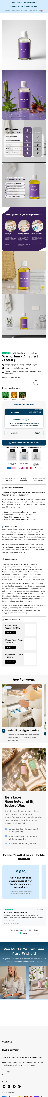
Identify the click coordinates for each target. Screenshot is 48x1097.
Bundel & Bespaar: (13, 620)
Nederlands (6, 1082)
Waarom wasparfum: (14, 488)
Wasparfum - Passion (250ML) (13, 626)
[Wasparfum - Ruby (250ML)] (30, 659)
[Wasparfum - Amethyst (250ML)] (7, 344)
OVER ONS (7, 1042)
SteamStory (11, 1092)
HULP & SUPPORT (10, 1050)
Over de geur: (11, 527)
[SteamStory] (17, 17)
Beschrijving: (11, 559)
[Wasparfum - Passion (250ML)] (30, 630)
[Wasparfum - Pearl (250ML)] (30, 644)
